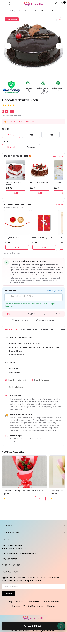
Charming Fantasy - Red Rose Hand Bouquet (23, 490)
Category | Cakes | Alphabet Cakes (24, 11)
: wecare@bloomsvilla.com (22, 553)
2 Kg (50, 134)
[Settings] (56, 4)
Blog (10, 601)
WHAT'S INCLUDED (29, 329)
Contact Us (33, 601)
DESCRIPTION (11, 329)
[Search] (9, 4)
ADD (17, 247)
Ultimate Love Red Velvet (13, 183)
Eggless (31, 147)
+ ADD (15, 193)
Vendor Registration (33, 606)
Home (4, 11)
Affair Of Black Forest (39, 182)
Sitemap (51, 606)
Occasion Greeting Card (42, 237)
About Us (20, 601)
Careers (16, 606)
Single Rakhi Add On (13, 237)
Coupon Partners (50, 601)
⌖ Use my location (55, 290)
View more (58, 156)
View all (59, 204)
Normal (11, 147)
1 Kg (31, 134)
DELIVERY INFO (47, 329)
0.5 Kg (11, 134)
